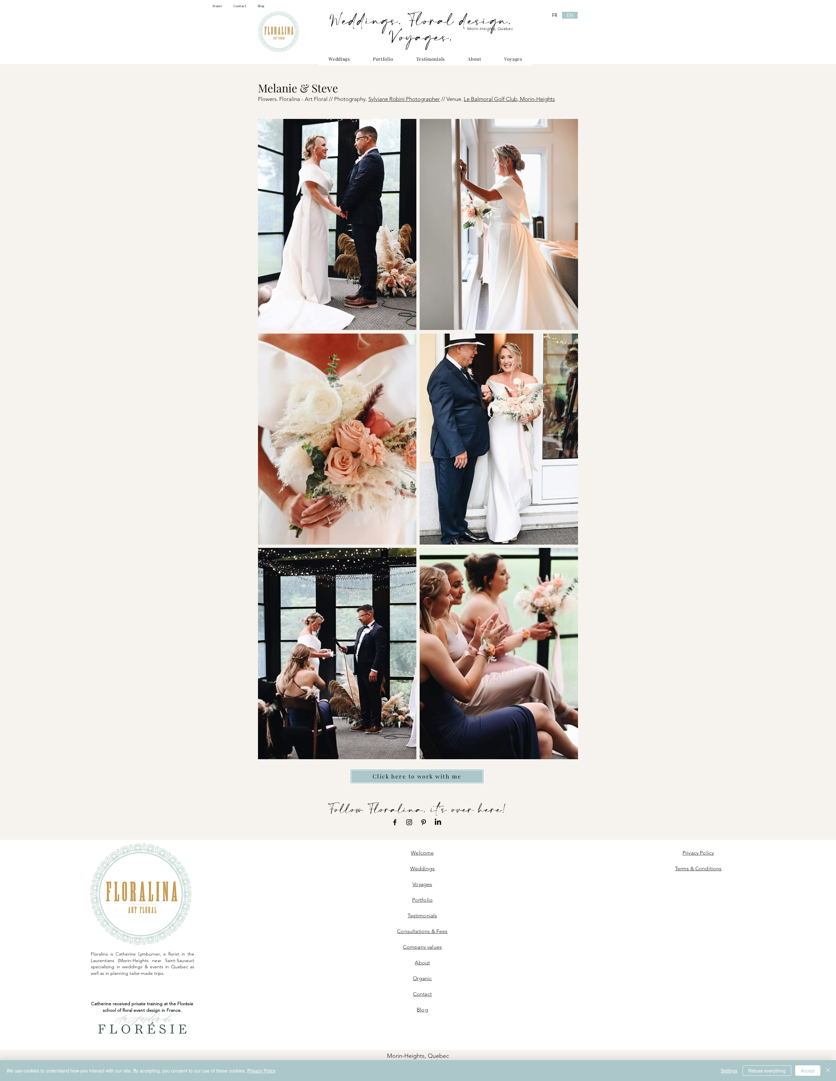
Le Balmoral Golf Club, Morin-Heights (509, 99)
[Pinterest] (423, 822)
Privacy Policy (261, 1070)
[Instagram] (409, 822)
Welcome (422, 853)
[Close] (828, 1070)
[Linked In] (438, 822)
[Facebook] (395, 822)
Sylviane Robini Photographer (404, 99)
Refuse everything (767, 1070)
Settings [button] (729, 1070)
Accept (808, 1070)
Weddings (422, 868)
